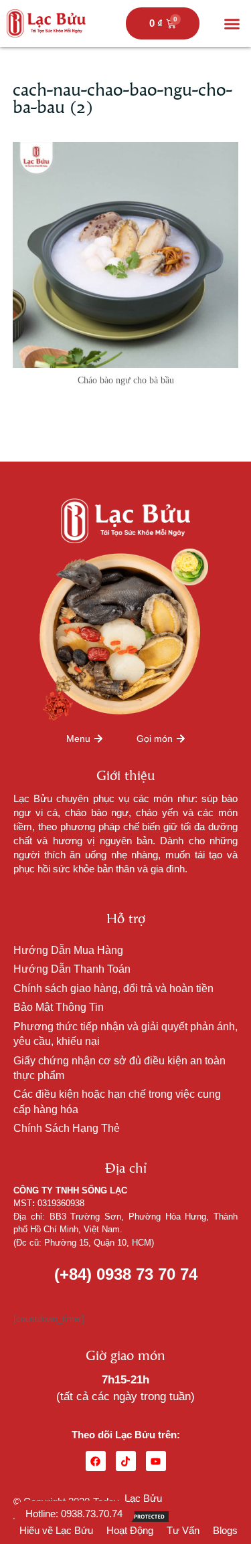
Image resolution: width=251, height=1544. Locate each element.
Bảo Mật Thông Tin (58, 1007)
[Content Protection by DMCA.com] (136, 1515)
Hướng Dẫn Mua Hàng (68, 950)
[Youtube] (156, 1461)
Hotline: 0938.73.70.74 (73, 1513)
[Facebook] (96, 1461)
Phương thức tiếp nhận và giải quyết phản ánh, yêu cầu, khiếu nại (125, 1034)
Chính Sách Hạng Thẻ (66, 1128)
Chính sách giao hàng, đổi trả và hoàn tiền (113, 988)
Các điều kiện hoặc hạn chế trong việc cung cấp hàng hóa (117, 1101)
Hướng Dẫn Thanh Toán (72, 969)
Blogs (225, 1530)
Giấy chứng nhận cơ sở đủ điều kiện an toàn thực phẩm (119, 1068)
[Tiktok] (126, 1461)
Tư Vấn (183, 1530)
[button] (232, 23)
